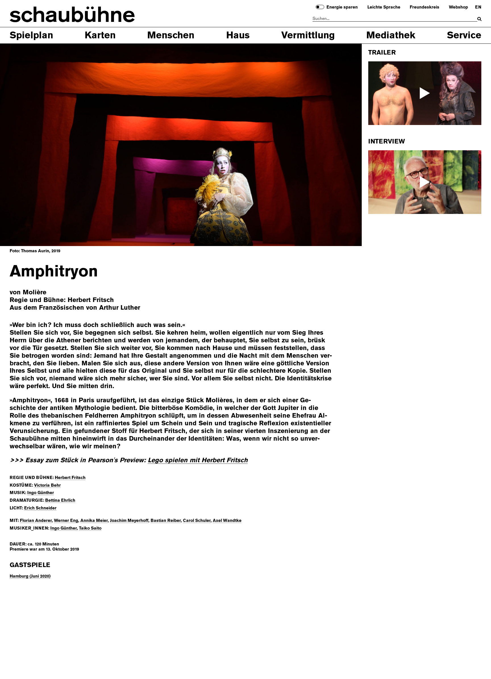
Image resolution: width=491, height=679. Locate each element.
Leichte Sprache (383, 7)
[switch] (320, 7)
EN (478, 7)
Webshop (458, 7)
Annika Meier (94, 520)
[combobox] (395, 19)
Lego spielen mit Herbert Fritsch (198, 460)
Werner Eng (66, 520)
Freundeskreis (424, 7)
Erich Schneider (40, 508)
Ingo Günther (40, 492)
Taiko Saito (90, 528)
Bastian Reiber (166, 520)
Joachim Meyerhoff (129, 520)
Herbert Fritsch (70, 477)
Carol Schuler (197, 520)
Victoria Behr (47, 485)
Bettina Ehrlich (60, 500)
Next (336, 144)
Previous (25, 144)
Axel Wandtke (227, 520)
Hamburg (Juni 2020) (30, 576)
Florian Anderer (36, 520)
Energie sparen (342, 7)
